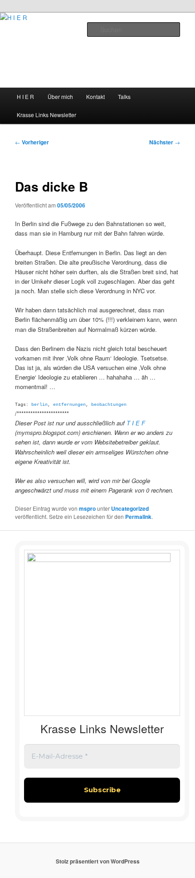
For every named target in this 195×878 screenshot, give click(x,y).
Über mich (60, 96)
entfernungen (69, 404)
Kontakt (95, 96)
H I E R (25, 96)
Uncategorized (130, 508)
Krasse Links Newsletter (46, 114)
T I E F (136, 423)
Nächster (164, 142)
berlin (39, 404)
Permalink (138, 517)
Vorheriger (32, 142)
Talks (124, 96)
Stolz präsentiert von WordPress (98, 861)
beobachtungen (109, 404)
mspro (87, 508)
